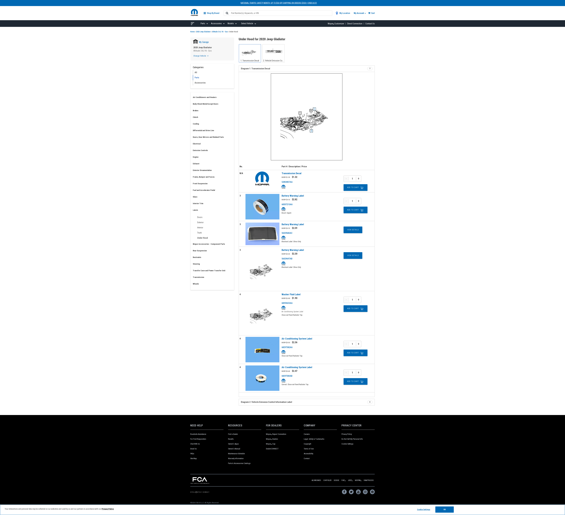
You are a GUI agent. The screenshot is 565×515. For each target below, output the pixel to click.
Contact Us (370, 23)
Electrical (196, 144)
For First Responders (198, 439)
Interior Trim (198, 203)
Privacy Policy (347, 434)
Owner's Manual (234, 449)
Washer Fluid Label (291, 294)
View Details (353, 230)
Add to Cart (353, 187)
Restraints (197, 257)
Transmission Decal (291, 173)
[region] (282, 510)
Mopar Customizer (336, 23)
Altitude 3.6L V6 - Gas (220, 32)
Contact (306, 458)
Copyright (307, 444)
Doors (199, 217)
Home (192, 32)
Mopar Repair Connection (276, 434)
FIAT (344, 480)
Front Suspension (200, 183)
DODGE (336, 480)
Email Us (193, 449)
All (196, 72)
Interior (200, 227)
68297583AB (287, 376)
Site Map (193, 458)
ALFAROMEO (316, 480)
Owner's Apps (233, 444)
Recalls (231, 439)
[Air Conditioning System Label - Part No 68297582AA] (262, 349)
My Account (359, 13)
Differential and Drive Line (203, 130)
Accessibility (308, 453)
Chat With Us (195, 444)
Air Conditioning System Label (297, 338)
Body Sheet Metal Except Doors (205, 104)
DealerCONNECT (272, 449)
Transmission (198, 277)
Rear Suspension (200, 251)
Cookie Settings (347, 444)
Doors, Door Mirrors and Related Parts (208, 137)
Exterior (200, 222)
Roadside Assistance (198, 434)
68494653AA (287, 303)
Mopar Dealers (272, 439)
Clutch (195, 117)
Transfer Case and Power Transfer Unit (209, 270)
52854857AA (287, 182)
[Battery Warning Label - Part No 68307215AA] (262, 206)
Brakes (195, 110)
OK (444, 509)
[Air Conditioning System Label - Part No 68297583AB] (262, 378)
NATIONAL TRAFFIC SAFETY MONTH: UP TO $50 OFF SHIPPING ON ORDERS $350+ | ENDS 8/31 (279, 3)
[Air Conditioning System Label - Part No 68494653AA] (262, 313)
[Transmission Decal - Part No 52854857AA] (262, 178)
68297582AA (287, 347)
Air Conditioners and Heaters (205, 97)
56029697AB (287, 259)
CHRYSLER (327, 480)
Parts (197, 77)
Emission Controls (200, 150)
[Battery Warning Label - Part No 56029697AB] (262, 268)
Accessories (200, 83)
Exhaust (196, 164)
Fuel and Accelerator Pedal (204, 190)
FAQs (192, 453)
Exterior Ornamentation (202, 170)
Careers (307, 434)
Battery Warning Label (293, 195)
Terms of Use (309, 449)
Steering (196, 264)
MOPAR (358, 480)
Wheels (196, 284)
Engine (195, 157)
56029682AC (287, 233)
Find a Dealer (233, 434)
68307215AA (287, 204)
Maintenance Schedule (236, 453)
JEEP (350, 480)
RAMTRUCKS (369, 480)
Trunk (199, 233)
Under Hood (202, 238)
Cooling (196, 124)
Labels (195, 210)
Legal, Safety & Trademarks (314, 439)
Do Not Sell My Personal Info (352, 439)
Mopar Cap (270, 444)
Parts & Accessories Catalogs (239, 463)
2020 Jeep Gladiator (203, 32)
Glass (195, 197)
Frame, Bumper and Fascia (203, 177)
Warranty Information (236, 458)
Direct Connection (354, 23)
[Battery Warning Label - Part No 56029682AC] (262, 234)
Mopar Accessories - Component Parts (209, 244)
